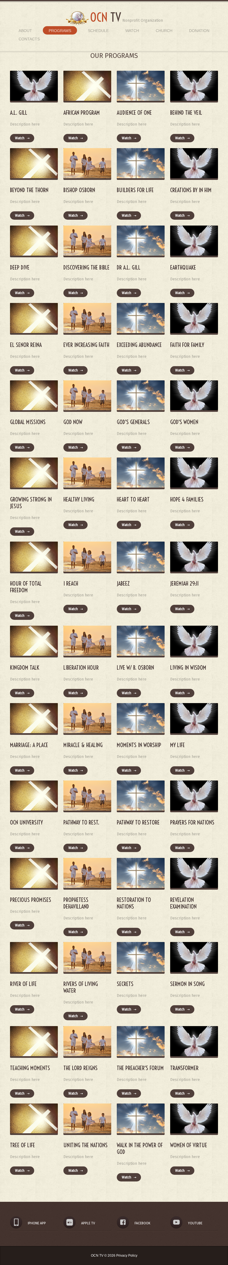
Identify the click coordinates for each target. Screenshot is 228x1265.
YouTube (195, 1223)
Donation (199, 30)
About (25, 30)
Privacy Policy (126, 1255)
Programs (60, 30)
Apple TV (88, 1223)
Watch (132, 30)
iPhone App (37, 1223)
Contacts (29, 39)
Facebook (142, 1223)
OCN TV (97, 1255)
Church (164, 30)
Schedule (98, 30)
